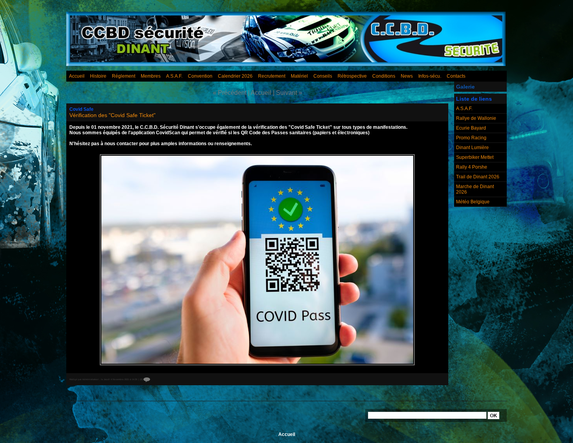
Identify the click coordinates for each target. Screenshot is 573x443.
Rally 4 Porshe (471, 167)
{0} (141, 379)
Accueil (77, 76)
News (407, 76)
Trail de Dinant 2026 (477, 177)
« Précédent (229, 92)
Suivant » (289, 92)
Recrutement (271, 76)
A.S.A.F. (174, 76)
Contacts (456, 76)
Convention (200, 76)
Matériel (299, 76)
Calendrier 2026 (235, 76)
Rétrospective (352, 76)
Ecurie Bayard (471, 128)
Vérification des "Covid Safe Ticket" (112, 115)
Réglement (123, 76)
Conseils (322, 76)
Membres (151, 76)
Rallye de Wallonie (476, 118)
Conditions (383, 76)
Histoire (98, 76)
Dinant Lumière (472, 147)
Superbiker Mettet (474, 157)
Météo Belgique (473, 202)
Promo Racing (471, 138)
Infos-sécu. (429, 76)
